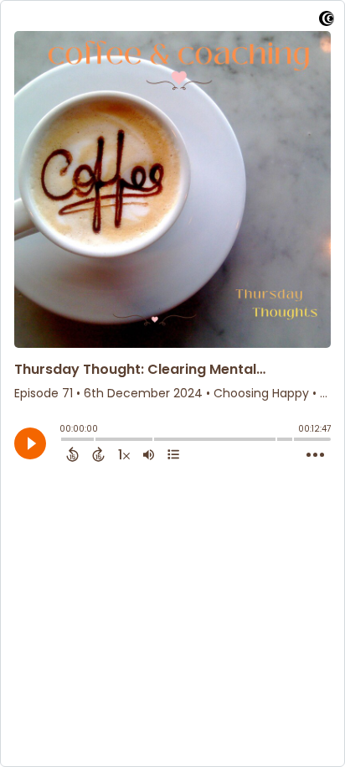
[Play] (30, 443)
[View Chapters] (173, 454)
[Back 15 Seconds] (72, 454)
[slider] (64, 441)
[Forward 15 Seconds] (98, 454)
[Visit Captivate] (326, 21)
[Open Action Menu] (315, 455)
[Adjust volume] (148, 454)
